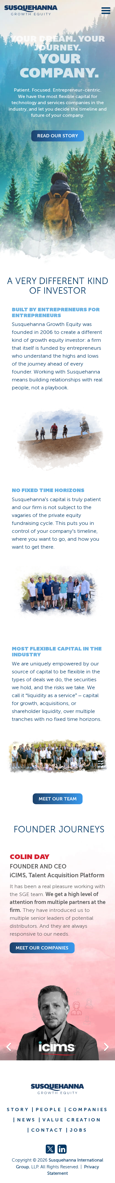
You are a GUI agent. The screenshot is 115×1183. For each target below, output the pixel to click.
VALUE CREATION (71, 1120)
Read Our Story (57, 135)
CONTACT (47, 1130)
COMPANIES (88, 1109)
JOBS (79, 1130)
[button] (105, 10)
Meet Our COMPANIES (42, 948)
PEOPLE (49, 1109)
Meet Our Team (58, 799)
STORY (18, 1109)
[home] (29, 10)
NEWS (26, 1120)
